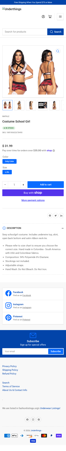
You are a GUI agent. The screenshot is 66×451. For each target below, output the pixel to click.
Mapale (5, 116)
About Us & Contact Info (14, 390)
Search (57, 31)
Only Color (9, 161)
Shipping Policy (10, 370)
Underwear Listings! (50, 408)
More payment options (33, 200)
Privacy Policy (9, 366)
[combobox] (33, 31)
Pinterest (26, 319)
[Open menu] (60, 16)
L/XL (7, 172)
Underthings (36, 430)
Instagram (26, 307)
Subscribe (56, 351)
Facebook (26, 295)
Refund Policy (9, 373)
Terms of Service (11, 386)
